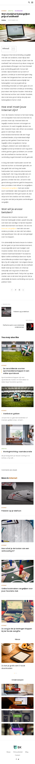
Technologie (19, 11)
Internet (4, 11)
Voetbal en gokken (11, 413)
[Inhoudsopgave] (13, 48)
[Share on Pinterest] (19, 290)
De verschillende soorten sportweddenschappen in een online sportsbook (16, 371)
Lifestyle (10, 11)
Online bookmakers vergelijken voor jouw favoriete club (17, 589)
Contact (17, 755)
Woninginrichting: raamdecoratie (17, 451)
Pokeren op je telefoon (21, 312)
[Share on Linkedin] (23, 290)
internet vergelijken (8, 228)
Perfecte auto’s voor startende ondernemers (13, 326)
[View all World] (17, 690)
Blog (26, 752)
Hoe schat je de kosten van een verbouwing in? (15, 549)
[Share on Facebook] (11, 290)
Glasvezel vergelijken (9, 188)
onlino (3, 20)
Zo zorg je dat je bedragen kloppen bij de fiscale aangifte (16, 629)
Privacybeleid (17, 752)
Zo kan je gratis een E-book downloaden (13, 666)
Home (8, 752)
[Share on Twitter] (15, 290)
